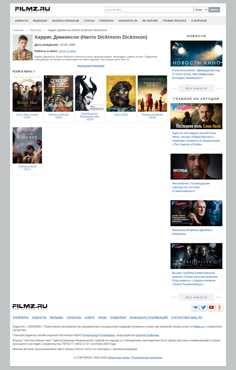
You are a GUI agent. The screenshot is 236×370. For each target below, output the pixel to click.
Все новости (196, 88)
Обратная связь (119, 357)
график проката (174, 20)
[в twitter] (203, 307)
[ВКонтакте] (195, 307)
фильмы (56, 317)
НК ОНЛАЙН (150, 20)
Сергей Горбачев (147, 335)
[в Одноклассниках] (219, 307)
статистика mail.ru (186, 317)
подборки (118, 317)
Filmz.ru (198, 326)
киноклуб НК (128, 20)
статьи (89, 20)
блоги (90, 317)
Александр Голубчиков (99, 335)
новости (21, 20)
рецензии (40, 20)
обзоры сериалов (65, 20)
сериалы (74, 317)
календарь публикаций (149, 317)
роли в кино (67, 51)
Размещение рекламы (147, 357)
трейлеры (106, 20)
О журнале (199, 20)
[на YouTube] (211, 307)
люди (102, 317)
